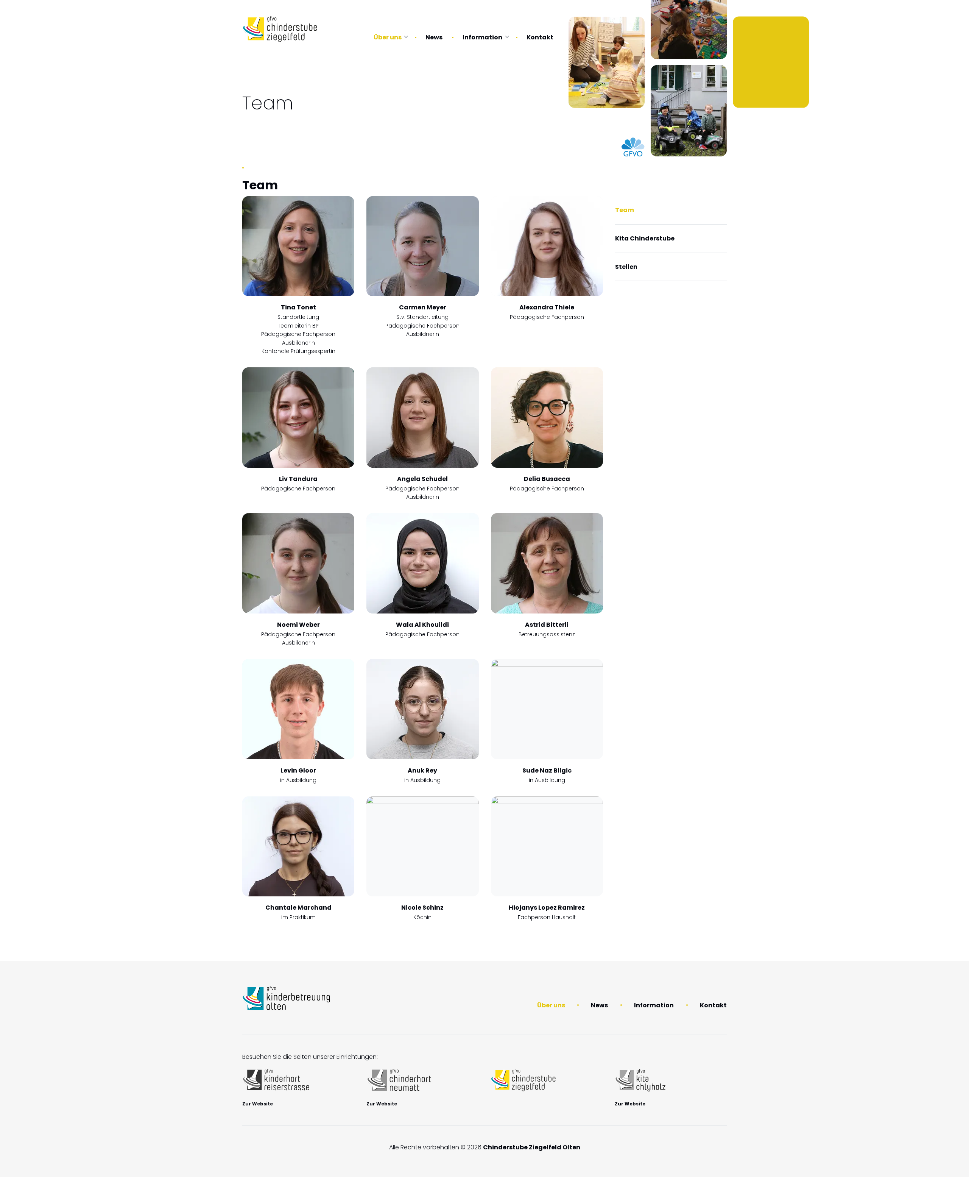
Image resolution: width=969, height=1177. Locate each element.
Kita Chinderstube (645, 238)
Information (482, 37)
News (433, 37)
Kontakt (540, 37)
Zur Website (257, 1104)
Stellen (626, 266)
